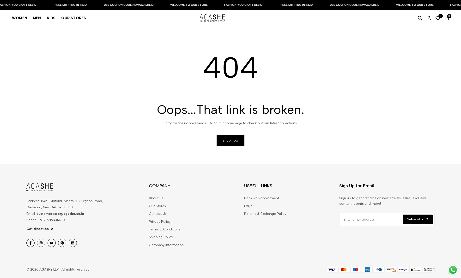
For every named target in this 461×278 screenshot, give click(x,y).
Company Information (166, 245)
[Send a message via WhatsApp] (453, 270)
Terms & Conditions (164, 229)
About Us (156, 198)
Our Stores (157, 206)
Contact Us (158, 214)
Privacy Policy (159, 222)
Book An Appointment (261, 198)
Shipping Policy (161, 237)
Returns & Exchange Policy (265, 214)
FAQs (248, 206)
